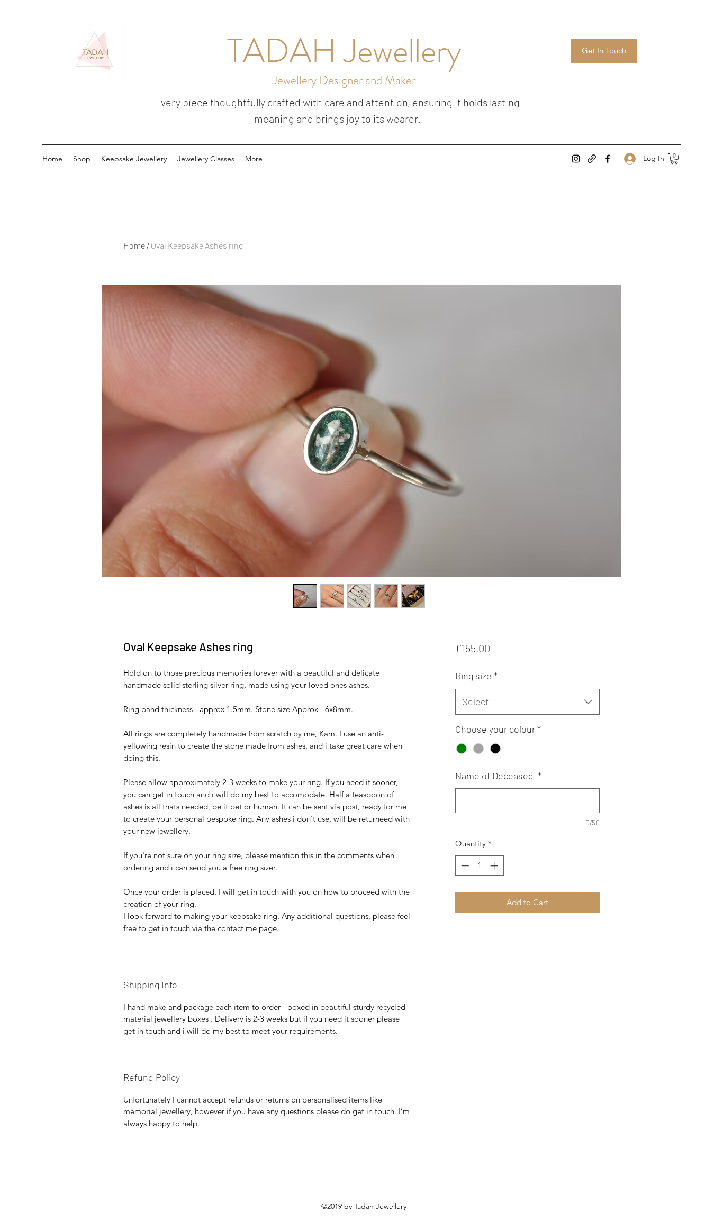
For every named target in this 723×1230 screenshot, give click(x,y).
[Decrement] (464, 866)
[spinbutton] (479, 866)
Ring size (476, 675)
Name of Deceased (498, 775)
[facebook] (607, 158)
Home (134, 245)
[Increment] (495, 866)
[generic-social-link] (591, 158)
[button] (674, 158)
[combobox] (527, 702)
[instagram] (576, 158)
